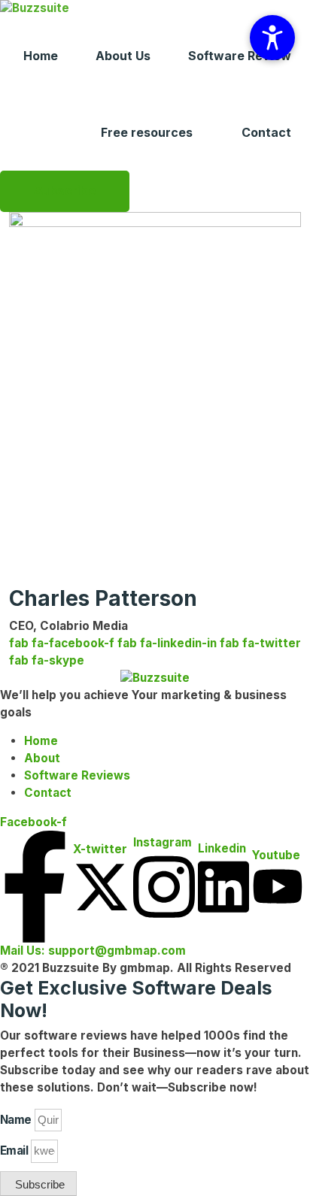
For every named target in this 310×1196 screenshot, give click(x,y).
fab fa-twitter (260, 643)
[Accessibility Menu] (272, 37)
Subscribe (65, 190)
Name (16, 1120)
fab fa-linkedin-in (167, 643)
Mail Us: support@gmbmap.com (93, 950)
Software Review (239, 55)
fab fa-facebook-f (61, 643)
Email (14, 1150)
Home (40, 55)
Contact (266, 132)
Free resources (147, 132)
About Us (123, 55)
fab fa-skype (46, 660)
